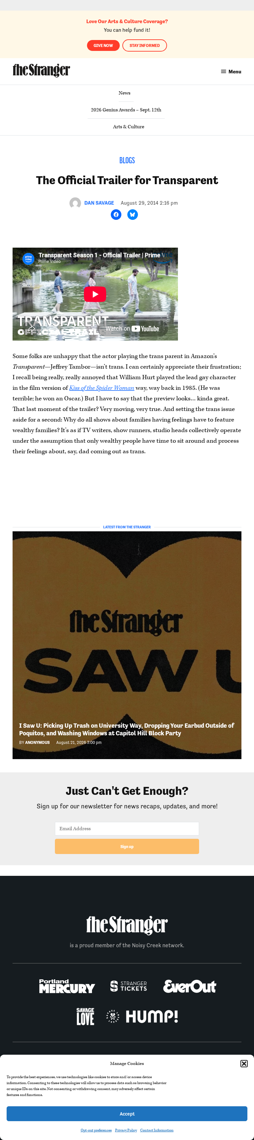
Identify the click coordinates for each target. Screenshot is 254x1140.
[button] (244, 1063)
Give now (103, 45)
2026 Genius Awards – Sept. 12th (126, 110)
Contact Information (157, 1130)
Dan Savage (99, 203)
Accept (127, 1114)
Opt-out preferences (96, 1130)
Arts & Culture (128, 127)
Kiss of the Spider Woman (101, 388)
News (124, 93)
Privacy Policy (126, 1130)
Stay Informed (145, 45)
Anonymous (37, 742)
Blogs (127, 161)
